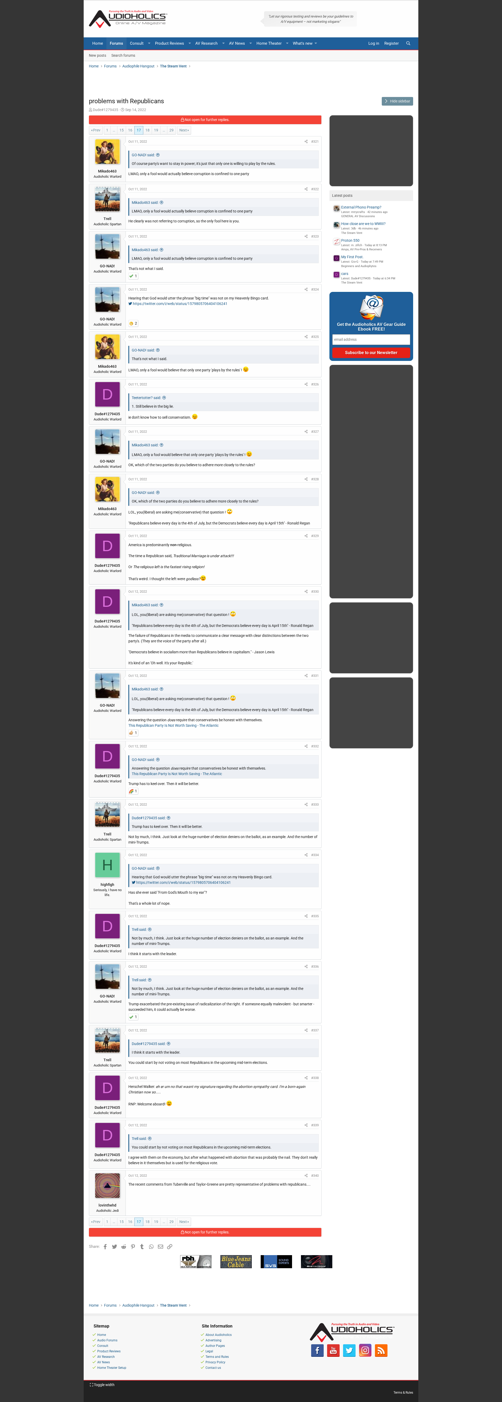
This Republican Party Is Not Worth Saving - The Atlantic (173, 725)
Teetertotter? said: (146, 398)
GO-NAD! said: (143, 155)
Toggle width (104, 1385)
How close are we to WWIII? (363, 224)
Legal (209, 1351)
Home (97, 43)
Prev (96, 130)
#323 (315, 236)
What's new (302, 43)
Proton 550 (350, 240)
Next (183, 130)
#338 (315, 1078)
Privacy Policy (215, 1362)
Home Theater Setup (111, 1368)
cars (344, 274)
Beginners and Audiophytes (358, 266)
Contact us (213, 1368)
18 (147, 130)
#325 (315, 337)
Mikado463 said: (145, 202)
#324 (315, 289)
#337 (315, 1030)
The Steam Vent (351, 233)
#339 (315, 1125)
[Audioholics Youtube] (333, 1356)
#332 (315, 746)
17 (139, 130)
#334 (315, 855)
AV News (237, 43)
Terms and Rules (217, 1357)
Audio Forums (107, 1340)
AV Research (206, 43)
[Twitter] (349, 1356)
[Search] (408, 43)
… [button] (114, 130)
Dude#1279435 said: (149, 818)
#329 (315, 536)
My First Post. (352, 257)
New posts (97, 55)
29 (171, 130)
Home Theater (269, 43)
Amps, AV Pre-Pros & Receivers (361, 249)
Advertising (213, 1340)
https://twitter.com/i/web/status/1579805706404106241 (179, 304)
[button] (149, 43)
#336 (315, 966)
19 (156, 130)
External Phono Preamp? (361, 207)
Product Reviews (169, 43)
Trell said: (139, 929)
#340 (315, 1176)
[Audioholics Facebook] (317, 1356)
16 (130, 130)
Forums (116, 43)
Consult (137, 43)
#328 (315, 479)
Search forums (123, 55)
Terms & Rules (403, 1392)
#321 (315, 141)
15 (121, 130)
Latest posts (342, 195)
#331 (315, 676)
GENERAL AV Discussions (358, 216)
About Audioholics (219, 1335)
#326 (315, 384)
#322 (315, 189)
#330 (315, 591)
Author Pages (215, 1346)
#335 (315, 916)
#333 (315, 804)
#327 (315, 432)
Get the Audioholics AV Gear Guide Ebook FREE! (371, 326)
